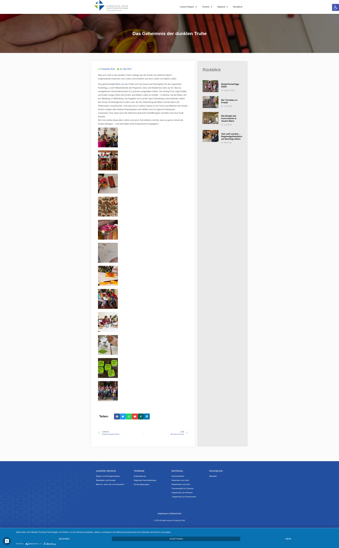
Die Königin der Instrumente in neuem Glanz (228, 118)
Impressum (163, 513)
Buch (118, 84)
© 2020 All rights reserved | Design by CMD (169, 520)
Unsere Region (187, 7)
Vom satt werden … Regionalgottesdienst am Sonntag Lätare (232, 136)
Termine (206, 7)
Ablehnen (64, 539)
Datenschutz (175, 513)
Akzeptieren (176, 539)
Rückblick (237, 7)
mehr (288, 539)
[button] (335, 7)
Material (221, 7)
